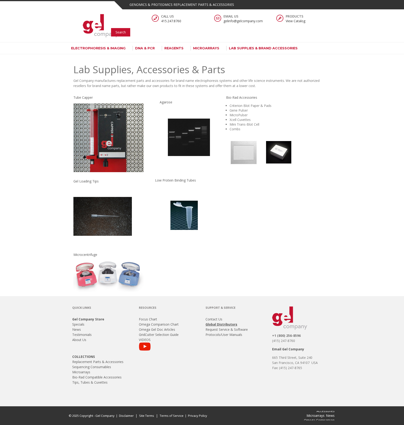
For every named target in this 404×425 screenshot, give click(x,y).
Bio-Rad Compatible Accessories (97, 377)
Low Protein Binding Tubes (175, 180)
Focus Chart (148, 319)
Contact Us (214, 319)
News (76, 329)
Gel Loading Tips (86, 181)
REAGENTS (174, 48)
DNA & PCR (145, 48)
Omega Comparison (319, 420)
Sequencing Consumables (91, 367)
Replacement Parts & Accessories (97, 362)
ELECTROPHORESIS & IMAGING (98, 48)
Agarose (166, 102)
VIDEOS (145, 340)
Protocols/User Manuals (224, 334)
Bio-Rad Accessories (241, 97)
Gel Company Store (88, 319)
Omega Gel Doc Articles (157, 329)
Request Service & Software (227, 329)
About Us (79, 340)
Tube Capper (83, 97)
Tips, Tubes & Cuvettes (90, 382)
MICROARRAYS (206, 48)
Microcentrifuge (85, 254)
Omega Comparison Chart (159, 324)
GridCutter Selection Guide (159, 334)
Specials (78, 324)
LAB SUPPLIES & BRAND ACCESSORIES (263, 48)
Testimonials (82, 334)
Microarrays (81, 372)
